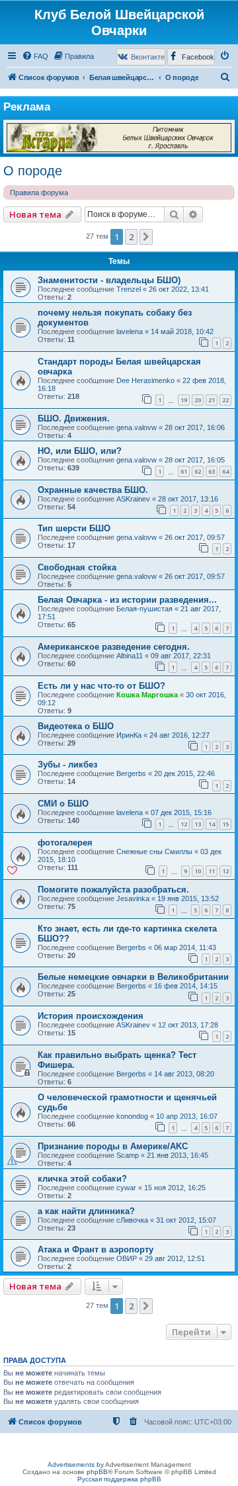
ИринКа (128, 735)
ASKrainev (133, 499)
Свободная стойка (77, 567)
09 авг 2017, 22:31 (181, 656)
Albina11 (129, 656)
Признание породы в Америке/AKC (113, 1146)
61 (183, 471)
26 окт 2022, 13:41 (179, 289)
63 (211, 471)
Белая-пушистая (144, 609)
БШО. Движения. (74, 418)
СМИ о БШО (63, 804)
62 (197, 471)
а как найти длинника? (86, 1211)
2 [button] (131, 237)
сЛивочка (132, 1220)
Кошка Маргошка (147, 695)
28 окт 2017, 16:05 (195, 460)
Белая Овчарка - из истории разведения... (127, 600)
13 (197, 824)
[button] (146, 237)
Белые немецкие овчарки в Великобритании (133, 977)
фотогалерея (65, 843)
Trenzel (128, 289)
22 (225, 400)
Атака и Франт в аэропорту (95, 1249)
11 (211, 871)
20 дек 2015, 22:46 (184, 773)
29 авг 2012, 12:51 (175, 1258)
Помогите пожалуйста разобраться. (113, 890)
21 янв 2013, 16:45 (177, 1155)
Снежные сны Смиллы (154, 851)
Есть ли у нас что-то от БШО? (101, 686)
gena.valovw (136, 427)
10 (197, 871)
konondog (132, 1116)
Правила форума (39, 193)
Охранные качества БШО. (93, 490)
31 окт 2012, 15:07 (186, 1220)
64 (225, 471)
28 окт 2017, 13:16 (188, 499)
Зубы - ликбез (67, 764)
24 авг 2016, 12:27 (179, 735)
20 (197, 400)
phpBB (97, 1471)
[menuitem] (35, 56)
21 (211, 400)
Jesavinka (132, 898)
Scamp (127, 1155)
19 (183, 400)
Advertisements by (76, 1464)
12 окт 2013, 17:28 (188, 1025)
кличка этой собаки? (82, 1179)
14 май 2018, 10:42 (182, 331)
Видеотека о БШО (76, 726)
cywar (126, 1188)
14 (211, 824)
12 (183, 824)
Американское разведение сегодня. (114, 647)
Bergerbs (131, 773)
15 (225, 824)
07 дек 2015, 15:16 (181, 812)
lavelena (129, 331)
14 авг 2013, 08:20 (184, 1074)
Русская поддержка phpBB (119, 1479)
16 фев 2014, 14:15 (186, 986)
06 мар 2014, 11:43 (185, 947)
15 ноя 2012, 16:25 (175, 1188)
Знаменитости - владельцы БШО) (109, 280)
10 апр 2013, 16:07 (187, 1116)
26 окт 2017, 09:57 (195, 537)
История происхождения (90, 1016)
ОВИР (126, 1258)
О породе (32, 170)
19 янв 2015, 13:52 (188, 898)
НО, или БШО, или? (80, 451)
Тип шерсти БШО (74, 528)
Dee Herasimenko (145, 380)
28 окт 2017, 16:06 (195, 427)
